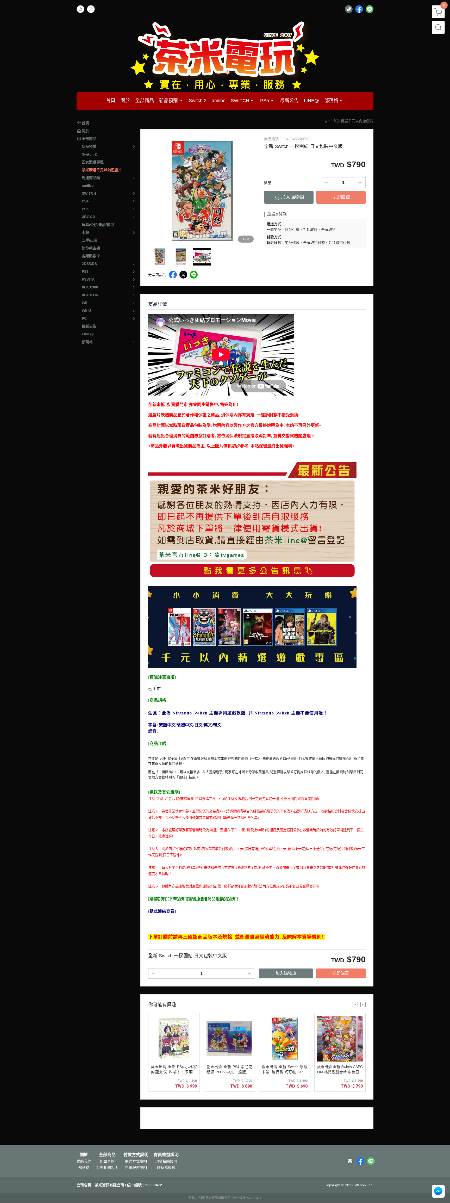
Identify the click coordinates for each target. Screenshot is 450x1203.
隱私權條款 (166, 1167)
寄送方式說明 (136, 1161)
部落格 (83, 1167)
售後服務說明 (136, 1167)
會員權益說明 (166, 1155)
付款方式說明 (135, 1155)
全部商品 (107, 1155)
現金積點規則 (166, 1161)
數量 (267, 183)
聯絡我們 (84, 1161)
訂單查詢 (107, 1161)
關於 (84, 1155)
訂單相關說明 (107, 1167)
